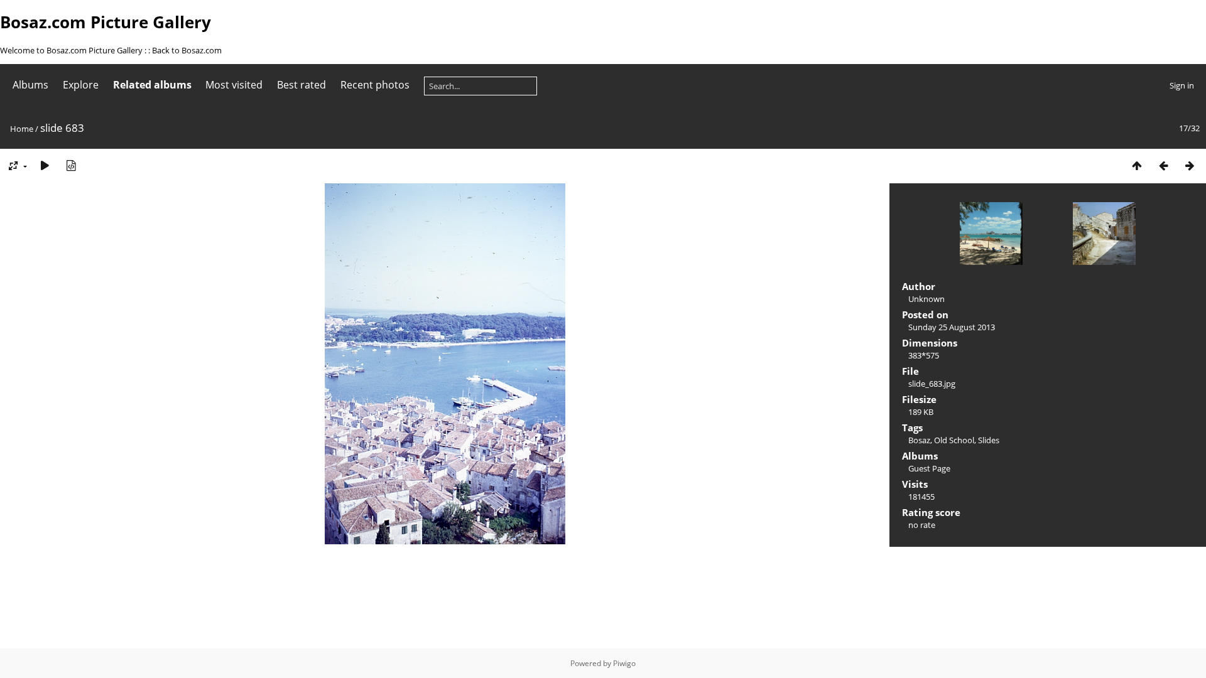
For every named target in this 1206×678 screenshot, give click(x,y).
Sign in (1182, 85)
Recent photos (375, 85)
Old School (954, 440)
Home (21, 128)
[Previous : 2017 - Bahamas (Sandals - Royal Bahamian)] (1163, 165)
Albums (30, 85)
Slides (988, 440)
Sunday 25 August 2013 (951, 327)
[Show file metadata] (71, 165)
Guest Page (929, 468)
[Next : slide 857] (1189, 165)
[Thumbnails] (1137, 165)
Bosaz (919, 440)
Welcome (18, 50)
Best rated (301, 85)
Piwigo (624, 663)
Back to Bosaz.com (187, 50)
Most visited (234, 85)
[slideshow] (44, 165)
